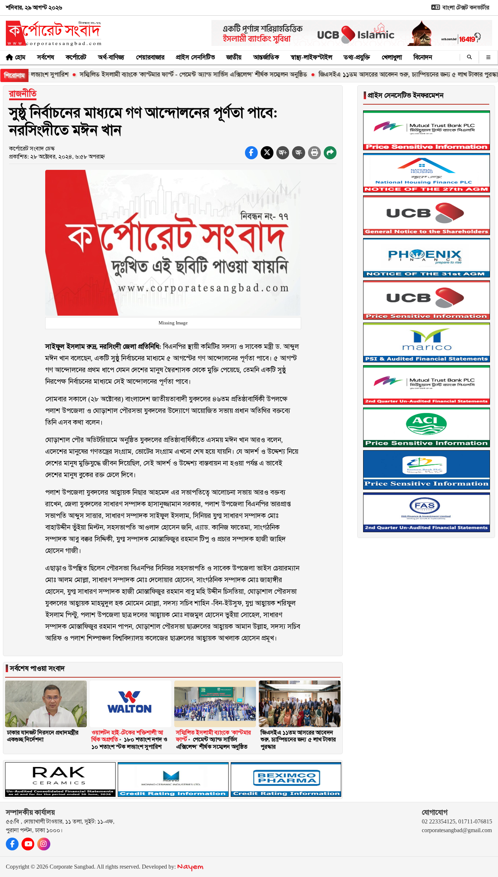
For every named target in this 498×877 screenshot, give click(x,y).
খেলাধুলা (392, 57)
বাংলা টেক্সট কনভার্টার (465, 7)
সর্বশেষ (45, 57)
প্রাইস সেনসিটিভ (195, 57)
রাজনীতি (22, 93)
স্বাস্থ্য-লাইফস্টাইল (311, 57)
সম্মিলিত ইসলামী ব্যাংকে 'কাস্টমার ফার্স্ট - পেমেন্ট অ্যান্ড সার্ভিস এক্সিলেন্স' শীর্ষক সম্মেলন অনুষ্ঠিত (165, 74)
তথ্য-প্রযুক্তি (357, 57)
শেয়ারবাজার (150, 57)
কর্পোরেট (76, 57)
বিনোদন (422, 57)
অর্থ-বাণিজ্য (111, 57)
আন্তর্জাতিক (266, 57)
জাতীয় (234, 57)
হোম (20, 57)
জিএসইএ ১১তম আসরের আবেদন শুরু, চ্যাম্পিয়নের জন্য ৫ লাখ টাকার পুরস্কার (381, 74)
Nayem (190, 867)
